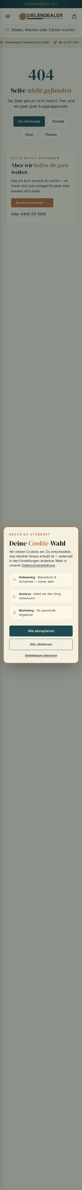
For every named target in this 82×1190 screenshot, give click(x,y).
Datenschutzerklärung (38, 565)
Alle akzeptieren (41, 631)
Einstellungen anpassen (41, 655)
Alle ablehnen (41, 644)
